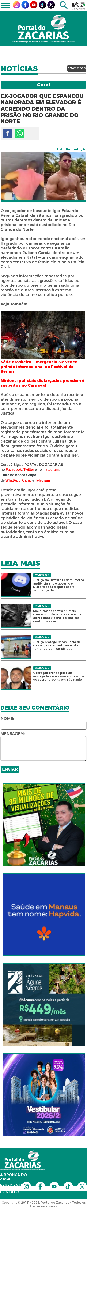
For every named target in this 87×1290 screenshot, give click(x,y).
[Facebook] (25, 8)
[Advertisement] (43, 1235)
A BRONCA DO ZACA (13, 1177)
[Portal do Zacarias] (43, 28)
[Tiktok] (42, 8)
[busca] (64, 8)
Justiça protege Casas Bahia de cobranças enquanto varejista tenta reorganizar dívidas (57, 645)
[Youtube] (34, 7)
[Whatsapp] (19, 133)
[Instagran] (16, 7)
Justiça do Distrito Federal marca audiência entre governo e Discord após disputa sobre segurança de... (58, 585)
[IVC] (78, 6)
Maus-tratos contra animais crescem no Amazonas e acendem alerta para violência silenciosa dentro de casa (58, 616)
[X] (51, 8)
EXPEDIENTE (11, 1185)
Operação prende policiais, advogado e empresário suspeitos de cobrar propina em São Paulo (58, 676)
